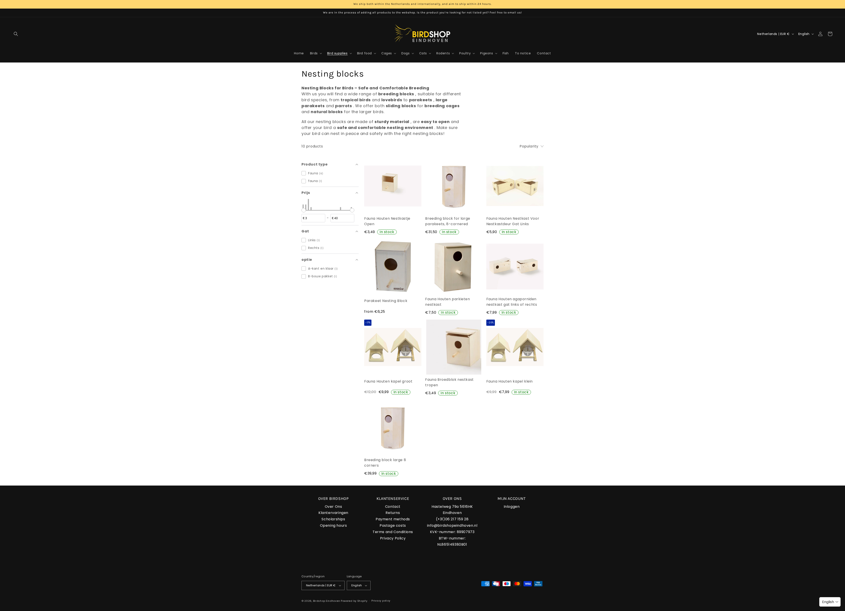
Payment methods (393, 519)
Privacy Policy (393, 538)
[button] (16, 34)
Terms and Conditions (393, 531)
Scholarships (333, 519)
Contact (392, 506)
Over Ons (333, 506)
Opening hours (333, 525)
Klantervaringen (333, 512)
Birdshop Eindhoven (326, 601)
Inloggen (512, 506)
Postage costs (393, 525)
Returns (393, 512)
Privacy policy (380, 600)
